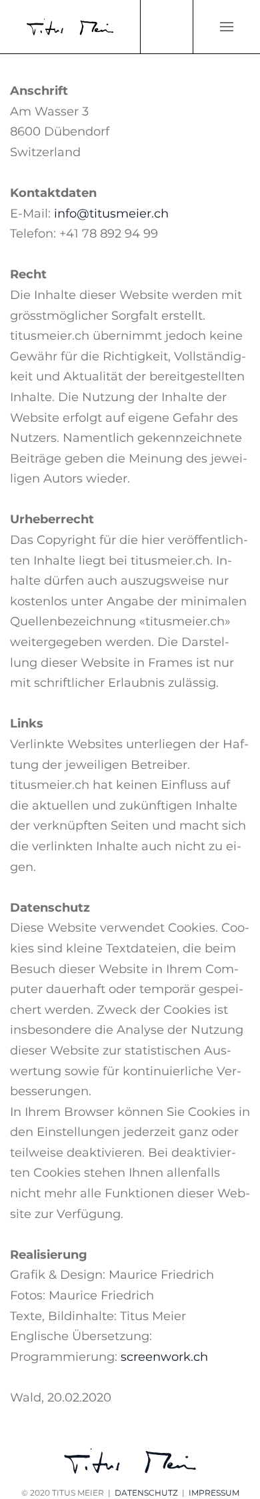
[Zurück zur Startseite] (70, 26)
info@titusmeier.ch (111, 213)
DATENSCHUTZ (146, 1493)
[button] (226, 26)
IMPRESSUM (214, 1493)
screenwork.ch (164, 1357)
